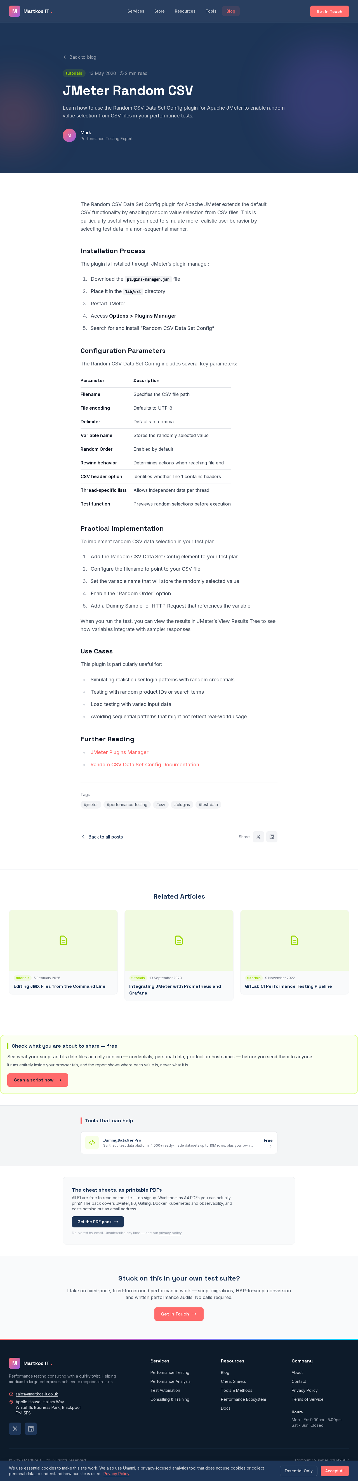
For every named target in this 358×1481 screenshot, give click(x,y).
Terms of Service (308, 1399)
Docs (225, 1408)
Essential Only (299, 1470)
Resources (185, 11)
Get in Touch (329, 11)
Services (136, 11)
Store (159, 11)
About (297, 1372)
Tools (211, 11)
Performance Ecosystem (243, 1399)
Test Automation (165, 1390)
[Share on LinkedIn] (271, 836)
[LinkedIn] (31, 1429)
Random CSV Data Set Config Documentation (145, 764)
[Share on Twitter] (258, 836)
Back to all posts (105, 837)
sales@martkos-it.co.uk (37, 1394)
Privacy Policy (305, 1390)
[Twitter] (15, 1429)
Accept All (335, 1470)
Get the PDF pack (94, 1221)
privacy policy (170, 1233)
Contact (299, 1381)
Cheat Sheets (233, 1381)
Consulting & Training (169, 1399)
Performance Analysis (170, 1381)
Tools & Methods (236, 1390)
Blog (231, 11)
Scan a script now (34, 1080)
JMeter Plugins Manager (120, 752)
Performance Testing (169, 1372)
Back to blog (82, 57)
